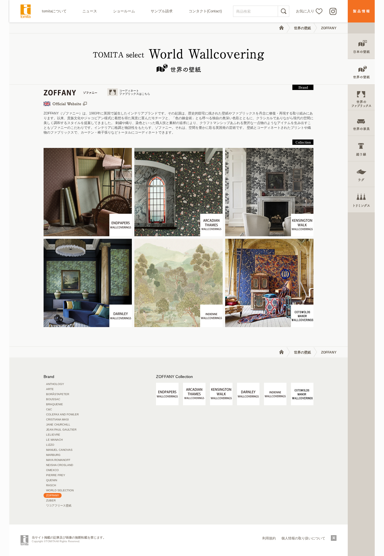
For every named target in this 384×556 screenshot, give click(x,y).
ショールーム (124, 11)
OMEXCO (52, 470)
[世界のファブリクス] (361, 97)
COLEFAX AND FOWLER (62, 414)
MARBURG (53, 454)
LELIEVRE (53, 434)
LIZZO (50, 444)
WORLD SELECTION (60, 490)
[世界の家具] (361, 123)
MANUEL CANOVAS (59, 449)
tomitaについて (54, 11)
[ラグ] (361, 174)
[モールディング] (361, 148)
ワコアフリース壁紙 (58, 505)
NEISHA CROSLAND (59, 465)
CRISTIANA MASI (57, 419)
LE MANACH (54, 439)
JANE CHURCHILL (58, 424)
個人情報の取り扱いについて (303, 538)
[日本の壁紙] (361, 46)
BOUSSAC (53, 399)
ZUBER (51, 500)
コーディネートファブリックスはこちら (134, 92)
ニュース (89, 11)
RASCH (51, 485)
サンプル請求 (162, 11)
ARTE (50, 389)
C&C (49, 409)
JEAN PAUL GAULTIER (61, 429)
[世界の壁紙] (361, 72)
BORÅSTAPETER (57, 394)
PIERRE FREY (55, 475)
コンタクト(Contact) (205, 11)
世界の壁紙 (302, 28)
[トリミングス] (361, 200)
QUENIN (51, 480)
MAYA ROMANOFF (58, 460)
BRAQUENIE (54, 404)
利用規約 (269, 538)
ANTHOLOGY (55, 384)
